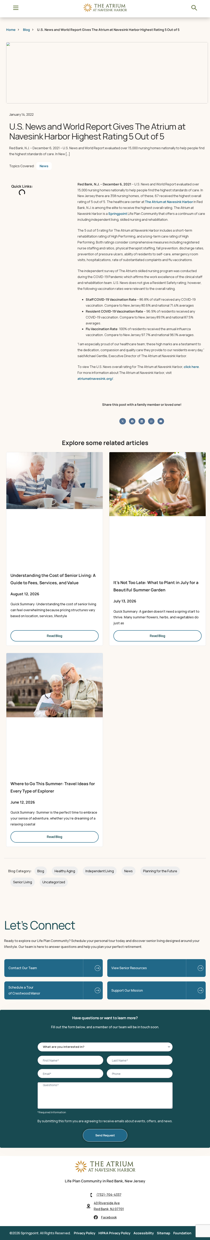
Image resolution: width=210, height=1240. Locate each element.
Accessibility (144, 1233)
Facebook (109, 1217)
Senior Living (22, 882)
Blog (40, 871)
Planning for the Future (160, 871)
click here (191, 366)
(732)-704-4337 (108, 1194)
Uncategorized (53, 882)
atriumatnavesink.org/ (95, 378)
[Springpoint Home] (105, 11)
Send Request (105, 1135)
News (44, 166)
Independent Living (100, 871)
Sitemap (163, 1233)
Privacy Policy (84, 1233)
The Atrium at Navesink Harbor (169, 202)
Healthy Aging (65, 871)
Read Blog (54, 635)
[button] (122, 421)
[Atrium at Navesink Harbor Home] (105, 1172)
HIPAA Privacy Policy (114, 1233)
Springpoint (117, 213)
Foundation (182, 1233)
